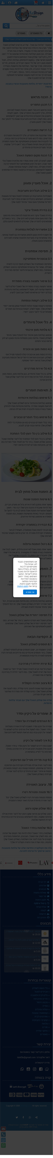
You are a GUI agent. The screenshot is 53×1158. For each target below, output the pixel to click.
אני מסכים (30, 592)
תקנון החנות (22, 586)
